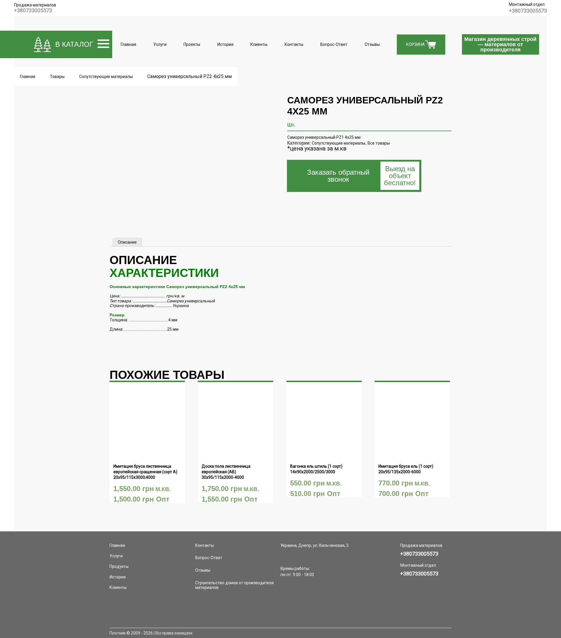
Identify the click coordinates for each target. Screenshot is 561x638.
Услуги (160, 44)
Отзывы (372, 44)
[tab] (127, 242)
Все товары (379, 143)
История (225, 44)
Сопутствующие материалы (338, 143)
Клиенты (258, 44)
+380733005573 (33, 10)
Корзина (415, 44)
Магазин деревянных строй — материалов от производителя (500, 44)
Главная (128, 44)
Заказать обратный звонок (361, 176)
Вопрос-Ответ (333, 44)
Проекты (191, 44)
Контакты (294, 44)
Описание (127, 242)
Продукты (119, 566)
